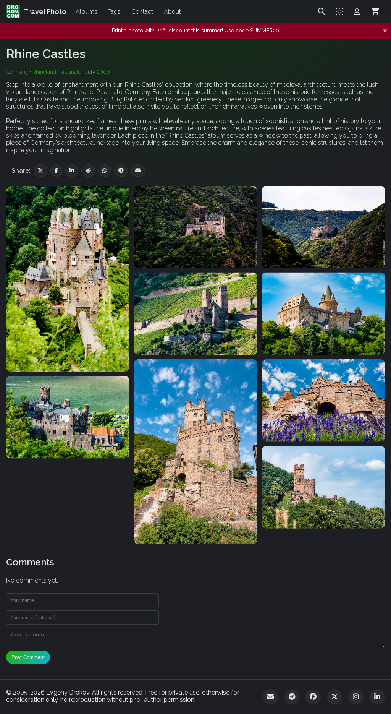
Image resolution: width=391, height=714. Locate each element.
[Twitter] (334, 696)
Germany (17, 72)
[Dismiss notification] (385, 31)
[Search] (321, 11)
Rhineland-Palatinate (56, 72)
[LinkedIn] (377, 696)
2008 (103, 72)
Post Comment (28, 657)
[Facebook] (313, 696)
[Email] (270, 696)
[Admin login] (357, 11)
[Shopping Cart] (375, 11)
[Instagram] (356, 696)
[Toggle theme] (339, 11)
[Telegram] (291, 696)
